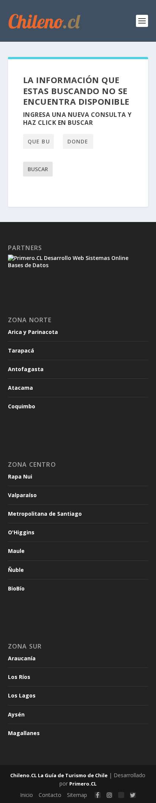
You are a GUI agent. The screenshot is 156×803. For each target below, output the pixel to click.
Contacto (50, 794)
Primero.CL (83, 783)
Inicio (26, 794)
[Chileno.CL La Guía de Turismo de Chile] (44, 20)
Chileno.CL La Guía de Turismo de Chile (59, 775)
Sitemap (77, 794)
